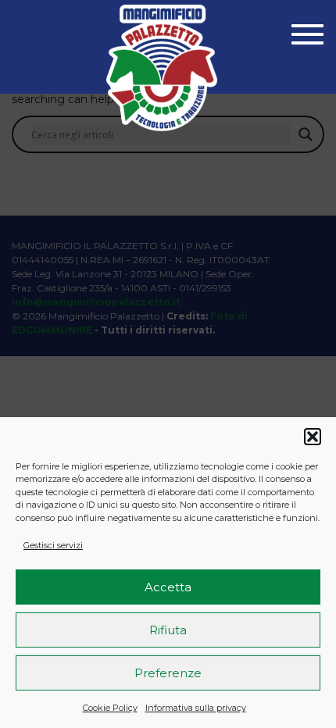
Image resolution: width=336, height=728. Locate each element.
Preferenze (168, 673)
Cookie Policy (110, 707)
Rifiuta (168, 630)
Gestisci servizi (53, 545)
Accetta (168, 587)
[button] (312, 436)
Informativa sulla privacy (195, 707)
